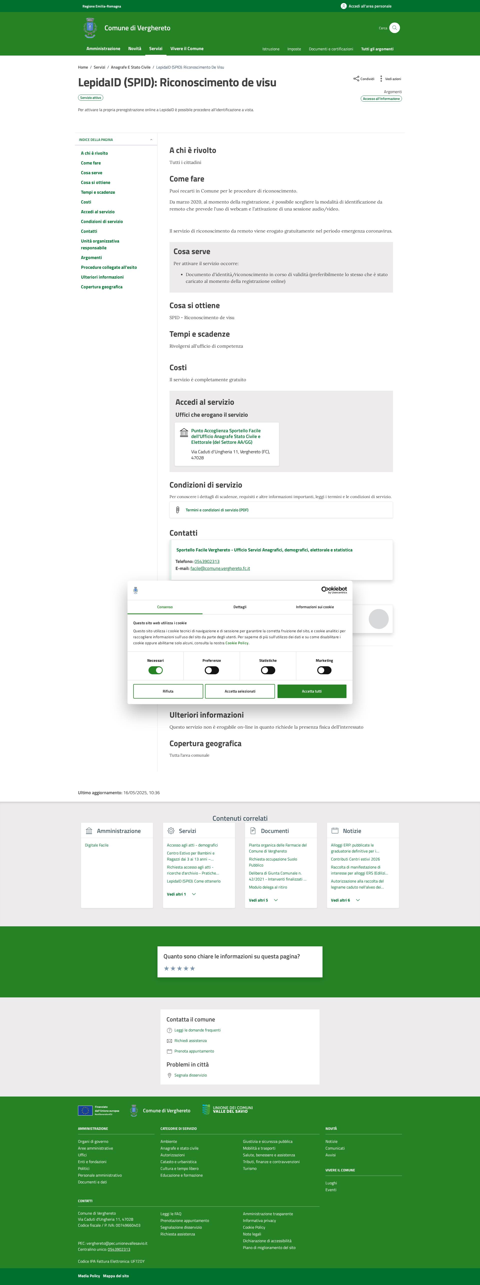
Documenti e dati (92, 1182)
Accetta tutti (312, 691)
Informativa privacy (259, 1220)
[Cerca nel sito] (394, 28)
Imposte (294, 49)
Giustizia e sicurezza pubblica (267, 1141)
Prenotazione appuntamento (184, 1220)
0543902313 (207, 561)
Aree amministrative (95, 1148)
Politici (84, 1168)
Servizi (155, 48)
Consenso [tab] (165, 607)
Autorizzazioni (172, 1155)
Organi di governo (93, 1141)
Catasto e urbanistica (178, 1162)
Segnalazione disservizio (181, 1227)
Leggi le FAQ (171, 1214)
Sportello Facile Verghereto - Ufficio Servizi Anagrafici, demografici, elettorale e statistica (264, 549)
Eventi (331, 1190)
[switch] (212, 670)
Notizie (332, 1141)
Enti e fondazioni (92, 1162)
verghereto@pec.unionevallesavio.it (117, 1243)
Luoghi (331, 1183)
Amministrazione (103, 48)
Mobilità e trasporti (259, 1148)
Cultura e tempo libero (179, 1168)
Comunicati (335, 1148)
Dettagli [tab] (240, 607)
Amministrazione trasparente (268, 1214)
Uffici (82, 1155)
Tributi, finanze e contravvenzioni (271, 1162)
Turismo (249, 1168)
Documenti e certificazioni (331, 49)
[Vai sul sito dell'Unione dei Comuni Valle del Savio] (227, 1110)
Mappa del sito (116, 1276)
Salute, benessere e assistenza (269, 1155)
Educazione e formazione (181, 1175)
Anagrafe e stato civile (179, 1148)
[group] (117, 868)
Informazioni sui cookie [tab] (315, 607)
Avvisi (331, 1155)
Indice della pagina (96, 139)
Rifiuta (168, 691)
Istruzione (271, 49)
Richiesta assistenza (177, 1234)
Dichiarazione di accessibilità (267, 1241)
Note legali (252, 1234)
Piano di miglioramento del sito (269, 1247)
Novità (134, 48)
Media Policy (89, 1276)
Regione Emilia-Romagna (101, 6)
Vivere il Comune (187, 48)
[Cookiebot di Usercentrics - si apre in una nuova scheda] (325, 590)
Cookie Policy (237, 643)
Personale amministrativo (100, 1175)
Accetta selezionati (240, 691)
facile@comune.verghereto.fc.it (220, 568)
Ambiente (168, 1141)
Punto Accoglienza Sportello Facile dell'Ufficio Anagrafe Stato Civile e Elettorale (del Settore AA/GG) (226, 436)
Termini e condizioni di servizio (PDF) (217, 510)
